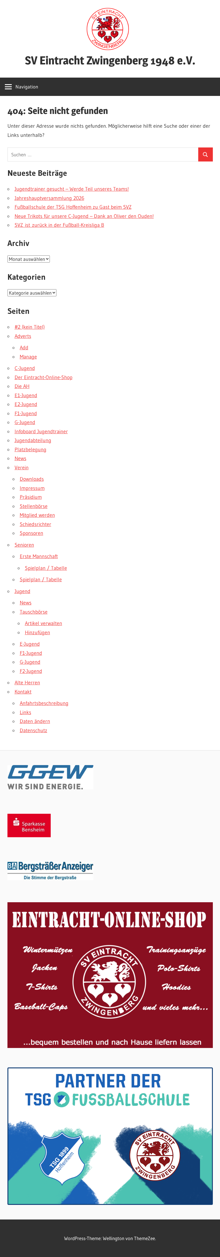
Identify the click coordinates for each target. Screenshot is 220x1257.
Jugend (22, 591)
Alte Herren (27, 682)
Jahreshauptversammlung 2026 (49, 198)
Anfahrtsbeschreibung (44, 703)
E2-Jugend (26, 404)
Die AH (22, 386)
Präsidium (31, 497)
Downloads (32, 479)
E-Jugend (30, 644)
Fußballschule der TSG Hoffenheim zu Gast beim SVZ (73, 207)
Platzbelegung (30, 449)
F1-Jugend (26, 413)
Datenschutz (33, 730)
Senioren (24, 545)
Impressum (32, 488)
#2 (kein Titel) (30, 327)
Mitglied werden (37, 515)
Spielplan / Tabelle (46, 568)
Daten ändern (35, 721)
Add (24, 347)
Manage (28, 357)
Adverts (23, 336)
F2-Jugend (31, 671)
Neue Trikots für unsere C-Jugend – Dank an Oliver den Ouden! (84, 216)
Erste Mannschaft (39, 556)
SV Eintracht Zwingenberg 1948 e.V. (110, 60)
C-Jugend (25, 368)
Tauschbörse (34, 612)
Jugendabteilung (33, 440)
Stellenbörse (34, 506)
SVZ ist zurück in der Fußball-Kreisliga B (59, 225)
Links (25, 712)
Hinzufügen (37, 632)
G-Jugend (25, 422)
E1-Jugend (26, 395)
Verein (22, 467)
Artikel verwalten (43, 623)
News (20, 458)
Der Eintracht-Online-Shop (43, 377)
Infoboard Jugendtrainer (41, 431)
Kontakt (23, 692)
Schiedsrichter (35, 524)
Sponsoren (31, 533)
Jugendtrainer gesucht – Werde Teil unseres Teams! (72, 189)
